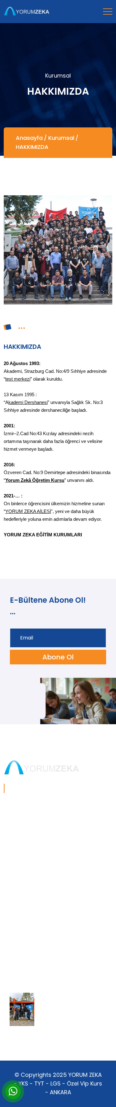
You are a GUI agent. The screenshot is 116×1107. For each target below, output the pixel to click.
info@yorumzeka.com (30, 945)
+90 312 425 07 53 (25, 935)
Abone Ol (58, 657)
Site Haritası (18, 955)
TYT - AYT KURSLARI (27, 845)
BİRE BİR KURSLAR (24, 875)
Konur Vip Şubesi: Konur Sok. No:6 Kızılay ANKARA (51, 920)
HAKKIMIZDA (32, 147)
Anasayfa (29, 138)
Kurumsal (61, 138)
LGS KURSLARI (20, 855)
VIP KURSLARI (19, 865)
